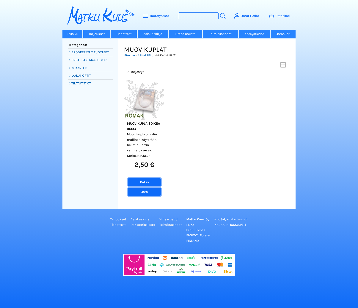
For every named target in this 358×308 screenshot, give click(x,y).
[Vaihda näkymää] (283, 66)
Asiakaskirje (152, 34)
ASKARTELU (145, 55)
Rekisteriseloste (143, 225)
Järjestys (137, 72)
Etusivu (72, 34)
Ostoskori (283, 34)
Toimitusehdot (220, 34)
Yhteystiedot (254, 34)
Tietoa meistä (185, 34)
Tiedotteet (124, 34)
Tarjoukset (97, 34)
